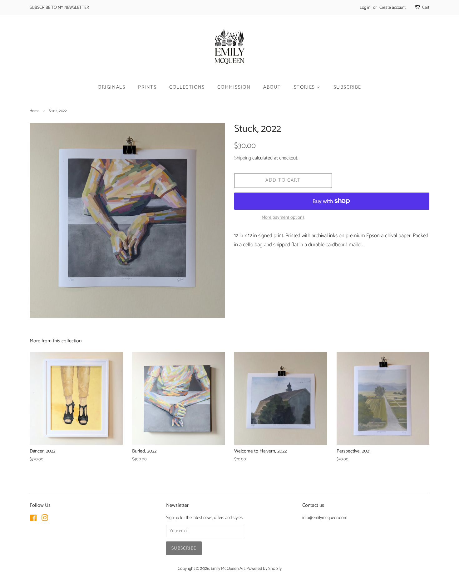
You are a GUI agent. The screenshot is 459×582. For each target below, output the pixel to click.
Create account (392, 7)
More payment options (283, 217)
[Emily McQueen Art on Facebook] (33, 519)
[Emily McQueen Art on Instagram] (44, 519)
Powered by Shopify (264, 568)
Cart (425, 7)
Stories (305, 87)
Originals (111, 87)
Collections (187, 87)
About (272, 87)
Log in (365, 7)
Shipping (242, 158)
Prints (147, 87)
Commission (233, 87)
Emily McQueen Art (228, 568)
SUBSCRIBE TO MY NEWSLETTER (59, 7)
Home (34, 111)
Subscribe (347, 87)
